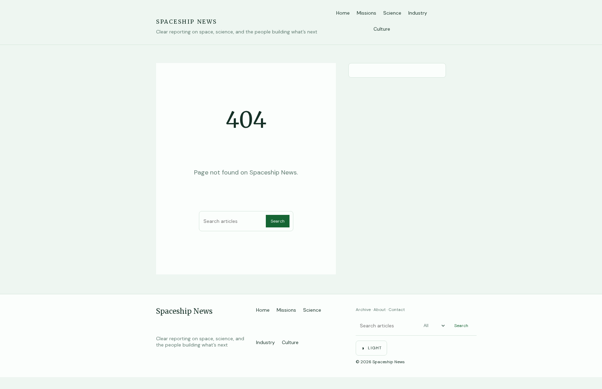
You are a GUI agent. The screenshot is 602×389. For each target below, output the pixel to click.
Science (392, 13)
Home (343, 13)
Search (278, 221)
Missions (366, 13)
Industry (417, 13)
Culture (381, 29)
